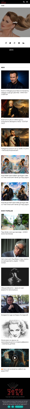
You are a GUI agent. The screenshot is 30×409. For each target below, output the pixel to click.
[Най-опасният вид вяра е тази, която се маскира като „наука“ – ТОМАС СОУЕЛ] (15, 248)
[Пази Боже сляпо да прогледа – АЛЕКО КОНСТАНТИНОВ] (15, 222)
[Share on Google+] (14, 43)
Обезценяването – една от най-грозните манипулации (12, 289)
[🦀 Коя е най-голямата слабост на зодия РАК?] (15, 358)
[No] (28, 404)
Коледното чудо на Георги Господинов (14, 315)
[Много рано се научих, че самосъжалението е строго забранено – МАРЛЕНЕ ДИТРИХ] (15, 329)
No (12, 406)
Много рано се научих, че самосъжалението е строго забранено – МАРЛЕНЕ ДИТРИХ (15, 342)
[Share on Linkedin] (23, 43)
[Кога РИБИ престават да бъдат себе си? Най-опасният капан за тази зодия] (15, 164)
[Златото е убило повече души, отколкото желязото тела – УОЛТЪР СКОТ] (15, 108)
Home (2, 5)
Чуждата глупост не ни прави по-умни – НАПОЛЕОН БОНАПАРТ (15, 149)
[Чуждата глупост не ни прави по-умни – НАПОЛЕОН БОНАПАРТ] (15, 137)
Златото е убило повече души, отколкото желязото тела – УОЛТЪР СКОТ (14, 121)
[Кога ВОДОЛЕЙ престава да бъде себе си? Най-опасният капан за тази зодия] (15, 191)
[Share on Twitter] (10, 43)
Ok (9, 406)
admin (11, 50)
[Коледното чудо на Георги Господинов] (15, 304)
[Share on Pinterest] (19, 43)
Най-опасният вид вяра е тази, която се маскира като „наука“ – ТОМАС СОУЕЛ (14, 261)
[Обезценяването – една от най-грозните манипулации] (15, 277)
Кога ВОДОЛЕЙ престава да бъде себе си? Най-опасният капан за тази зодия (15, 203)
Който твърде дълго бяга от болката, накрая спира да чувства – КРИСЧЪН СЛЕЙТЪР (15, 92)
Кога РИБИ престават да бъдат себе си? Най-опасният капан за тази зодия (15, 176)
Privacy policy (19, 406)
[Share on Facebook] (6, 43)
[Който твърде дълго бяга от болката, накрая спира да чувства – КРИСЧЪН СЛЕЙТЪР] (15, 79)
